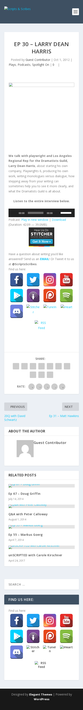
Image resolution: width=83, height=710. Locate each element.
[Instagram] (50, 280)
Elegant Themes (40, 694)
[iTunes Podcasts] (33, 295)
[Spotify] (66, 295)
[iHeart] (66, 311)
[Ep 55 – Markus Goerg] (42, 526)
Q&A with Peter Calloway (28, 514)
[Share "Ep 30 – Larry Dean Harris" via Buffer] (67, 366)
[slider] (67, 212)
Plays (12, 65)
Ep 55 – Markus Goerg (26, 535)
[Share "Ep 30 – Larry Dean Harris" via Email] (41, 374)
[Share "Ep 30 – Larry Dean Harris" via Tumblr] (41, 366)
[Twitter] (33, 280)
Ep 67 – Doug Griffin (25, 494)
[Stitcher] (33, 311)
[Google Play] (16, 295)
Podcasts (24, 65)
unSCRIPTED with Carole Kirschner (35, 555)
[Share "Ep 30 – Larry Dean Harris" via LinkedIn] (58, 366)
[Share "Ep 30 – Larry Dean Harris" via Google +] (33, 366)
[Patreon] (50, 295)
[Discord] (16, 311)
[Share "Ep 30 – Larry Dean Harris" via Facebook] (16, 366)
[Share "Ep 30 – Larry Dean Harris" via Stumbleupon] (33, 374)
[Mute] (57, 213)
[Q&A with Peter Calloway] (42, 506)
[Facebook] (16, 280)
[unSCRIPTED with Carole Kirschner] (42, 547)
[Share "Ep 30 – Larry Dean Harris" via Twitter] (24, 366)
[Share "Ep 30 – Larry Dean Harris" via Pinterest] (50, 366)
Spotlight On (40, 65)
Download (59, 220)
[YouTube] (66, 280)
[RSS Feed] (41, 327)
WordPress (41, 699)
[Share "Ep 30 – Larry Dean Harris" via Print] (50, 374)
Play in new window (34, 220)
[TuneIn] (50, 311)
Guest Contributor (38, 60)
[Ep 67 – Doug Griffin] (42, 485)
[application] (42, 213)
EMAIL (44, 259)
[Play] (14, 213)
